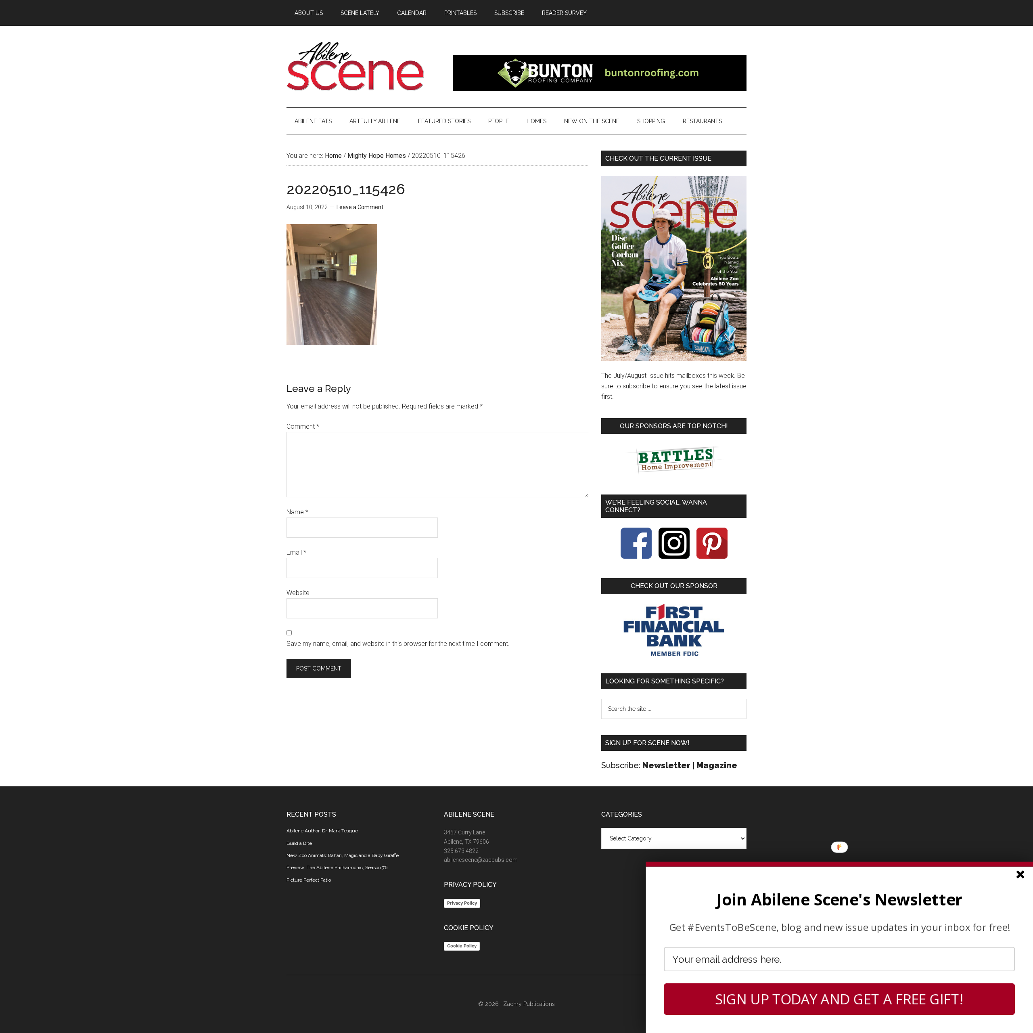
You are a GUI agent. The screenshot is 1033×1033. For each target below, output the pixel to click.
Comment (302, 426)
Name (297, 512)
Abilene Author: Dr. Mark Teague (322, 831)
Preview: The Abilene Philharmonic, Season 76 (336, 867)
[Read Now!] (674, 268)
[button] (839, 899)
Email (296, 552)
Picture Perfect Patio (308, 880)
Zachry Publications (529, 1004)
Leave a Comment (360, 207)
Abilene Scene (363, 66)
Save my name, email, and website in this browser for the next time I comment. (398, 643)
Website (297, 593)
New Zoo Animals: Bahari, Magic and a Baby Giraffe (342, 855)
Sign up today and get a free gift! (839, 999)
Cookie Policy (462, 946)
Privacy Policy (462, 903)
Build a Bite (299, 843)
